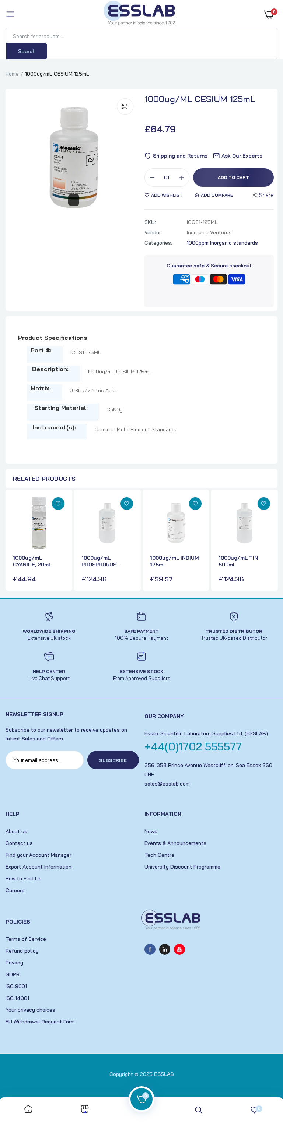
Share (266, 194)
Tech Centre (159, 855)
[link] (58, 503)
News (150, 831)
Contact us (19, 843)
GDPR (13, 974)
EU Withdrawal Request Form (40, 1021)
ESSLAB (164, 1074)
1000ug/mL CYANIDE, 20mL (32, 561)
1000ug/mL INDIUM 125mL (174, 561)
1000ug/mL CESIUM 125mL (199, 98)
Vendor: (153, 232)
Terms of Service (26, 939)
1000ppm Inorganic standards (222, 242)
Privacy (14, 962)
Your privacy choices (30, 1010)
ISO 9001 (16, 986)
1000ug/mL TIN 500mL (238, 561)
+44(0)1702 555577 (193, 746)
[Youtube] (179, 949)
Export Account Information (38, 866)
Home (12, 73)
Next (270, 541)
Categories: (158, 242)
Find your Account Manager (38, 855)
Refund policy (22, 950)
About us (16, 831)
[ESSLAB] (140, 14)
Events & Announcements (175, 843)
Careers (15, 890)
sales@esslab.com (167, 783)
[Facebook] (150, 949)
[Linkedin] (164, 949)
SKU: (150, 222)
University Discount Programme (182, 866)
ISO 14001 (17, 998)
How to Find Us (24, 878)
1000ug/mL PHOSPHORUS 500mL (98, 561)
